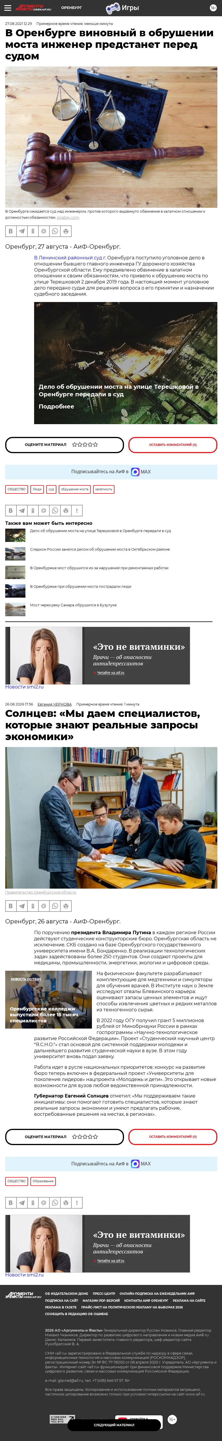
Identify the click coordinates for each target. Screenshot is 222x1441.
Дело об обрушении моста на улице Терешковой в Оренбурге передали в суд (119, 390)
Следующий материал (114, 1425)
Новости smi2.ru (24, 687)
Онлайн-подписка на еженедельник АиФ (157, 1294)
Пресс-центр (104, 1294)
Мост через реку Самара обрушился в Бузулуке (73, 605)
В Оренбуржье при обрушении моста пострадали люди (80, 586)
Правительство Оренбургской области (40, 892)
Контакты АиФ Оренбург (146, 1301)
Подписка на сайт (61, 1301)
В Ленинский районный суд (68, 258)
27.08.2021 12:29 (18, 23)
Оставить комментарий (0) (173, 445)
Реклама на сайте (189, 1301)
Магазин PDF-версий (101, 1301)
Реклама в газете (61, 1307)
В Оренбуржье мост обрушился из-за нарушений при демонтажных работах (99, 568)
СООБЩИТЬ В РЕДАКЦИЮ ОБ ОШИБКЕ (76, 1314)
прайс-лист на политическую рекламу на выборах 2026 (132, 1307)
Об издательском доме (66, 1294)
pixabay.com (68, 217)
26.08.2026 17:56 (19, 704)
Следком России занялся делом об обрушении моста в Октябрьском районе (100, 549)
